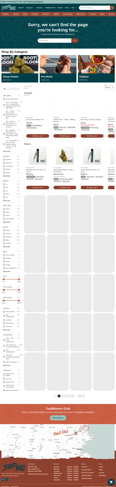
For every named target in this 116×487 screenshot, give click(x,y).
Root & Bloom (30, 172)
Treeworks (29, 122)
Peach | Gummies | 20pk (34, 363)
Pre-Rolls (35, 14)
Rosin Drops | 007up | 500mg (91, 124)
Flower (25, 14)
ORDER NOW (7, 80)
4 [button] (69, 439)
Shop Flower (11, 76)
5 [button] (72, 439)
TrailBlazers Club (50, 7)
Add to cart (39, 140)
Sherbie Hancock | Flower (57, 412)
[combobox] (94, 8)
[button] (5, 89)
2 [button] (62, 439)
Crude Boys (29, 268)
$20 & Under (81, 14)
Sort (106, 85)
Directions (40, 7)
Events (67, 7)
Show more (6, 151)
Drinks (102, 14)
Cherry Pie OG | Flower (102, 316)
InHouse (28, 409)
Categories (29, 7)
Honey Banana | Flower (56, 363)
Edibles (56, 14)
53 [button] (79, 439)
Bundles (60, 7)
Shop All (21, 7)
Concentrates (67, 14)
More (72, 7)
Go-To (50, 221)
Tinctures (92, 14)
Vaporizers (46, 14)
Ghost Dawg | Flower (102, 270)
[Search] (112, 8)
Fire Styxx (29, 314)
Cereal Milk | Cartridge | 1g (104, 412)
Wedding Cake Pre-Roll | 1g (35, 174)
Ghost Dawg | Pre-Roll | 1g (90, 174)
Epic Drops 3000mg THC (35, 124)
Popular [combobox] (107, 87)
